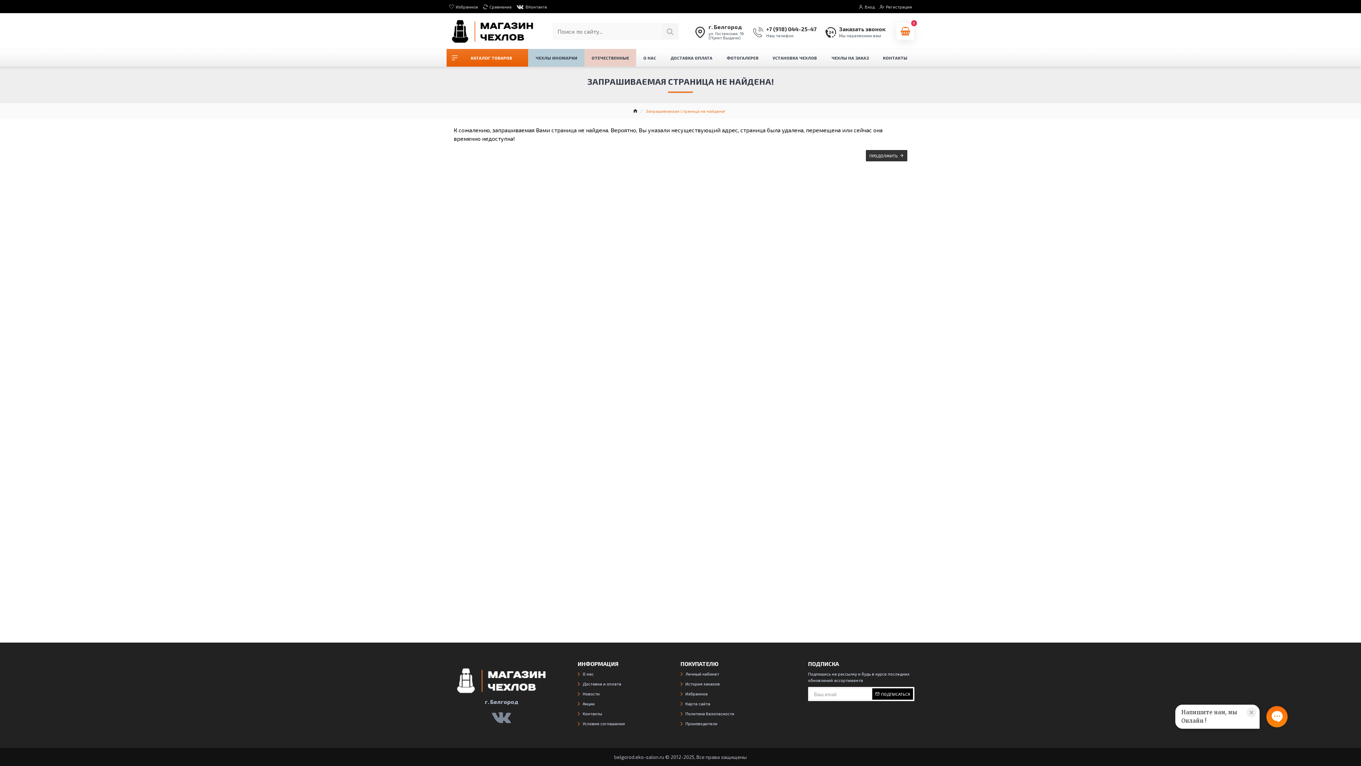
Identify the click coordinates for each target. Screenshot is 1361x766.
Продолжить (883, 155)
